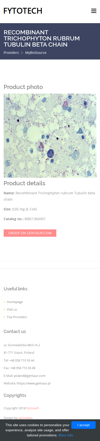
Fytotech (32, 408)
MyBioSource (35, 52)
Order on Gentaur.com (30, 233)
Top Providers (17, 317)
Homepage (15, 302)
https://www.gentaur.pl (33, 383)
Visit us (12, 309)
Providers (11, 52)
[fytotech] (23, 10)
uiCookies (25, 418)
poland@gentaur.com (29, 376)
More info (65, 435)
